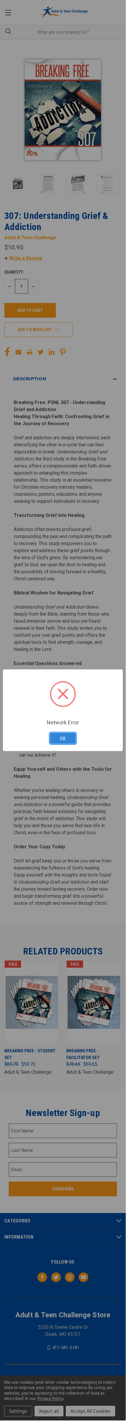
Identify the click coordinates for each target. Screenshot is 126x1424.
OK (63, 738)
